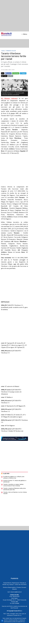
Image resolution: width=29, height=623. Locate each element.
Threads (5, 75)
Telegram (24, 73)
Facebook (9, 73)
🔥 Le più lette (5, 473)
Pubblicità (14, 578)
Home (3, 50)
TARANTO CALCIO (11, 50)
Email (11, 75)
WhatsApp (16, 73)
